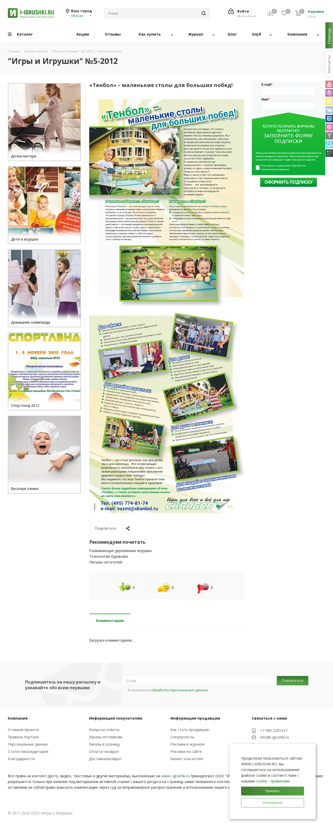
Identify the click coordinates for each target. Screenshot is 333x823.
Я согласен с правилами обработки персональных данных (283, 167)
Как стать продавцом (189, 729)
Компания (18, 718)
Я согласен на (168, 690)
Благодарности (21, 758)
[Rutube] (329, 93)
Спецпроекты (182, 736)
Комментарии (110, 620)
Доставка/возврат (105, 758)
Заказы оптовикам (105, 736)
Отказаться (272, 802)
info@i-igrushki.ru (274, 737)
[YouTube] (329, 84)
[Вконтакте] (329, 110)
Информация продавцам (195, 718)
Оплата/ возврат (104, 751)
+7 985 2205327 (273, 730)
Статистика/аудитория (28, 751)
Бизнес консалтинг (187, 758)
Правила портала (23, 736)
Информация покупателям (115, 718)
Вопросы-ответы (104, 729)
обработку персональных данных (179, 690)
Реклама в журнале (187, 744)
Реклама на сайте (186, 751)
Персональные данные (28, 744)
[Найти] (203, 13)
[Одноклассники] (329, 101)
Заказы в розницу (104, 744)
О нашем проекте (23, 729)
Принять (272, 790)
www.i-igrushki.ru (175, 775)
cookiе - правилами (273, 781)
